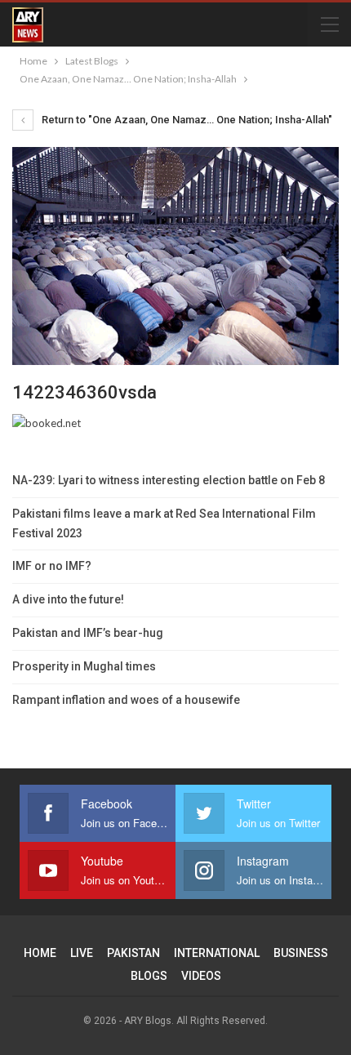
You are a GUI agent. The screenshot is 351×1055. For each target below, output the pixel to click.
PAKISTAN (133, 952)
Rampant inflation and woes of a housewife (126, 699)
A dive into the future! (68, 599)
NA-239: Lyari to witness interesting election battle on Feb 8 (168, 480)
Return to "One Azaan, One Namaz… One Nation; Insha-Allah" (185, 120)
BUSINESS (300, 952)
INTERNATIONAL (217, 952)
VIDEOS (201, 975)
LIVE (81, 952)
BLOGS (149, 975)
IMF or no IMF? (51, 565)
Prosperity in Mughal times (84, 666)
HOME (40, 952)
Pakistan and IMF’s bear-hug (87, 632)
